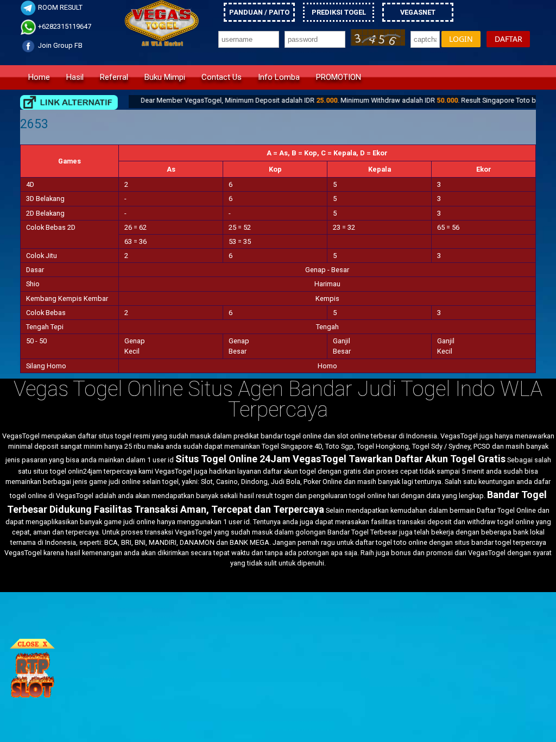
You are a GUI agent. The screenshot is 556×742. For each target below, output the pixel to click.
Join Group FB (59, 45)
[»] (69, 102)
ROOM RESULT (59, 7)
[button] (461, 39)
